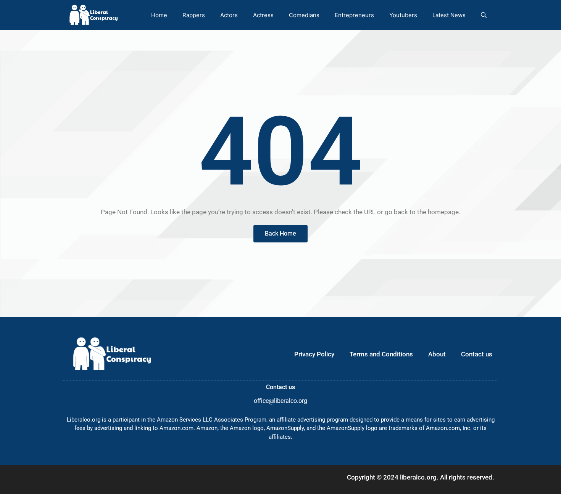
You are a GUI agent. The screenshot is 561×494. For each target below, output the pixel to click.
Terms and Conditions (381, 354)
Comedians (304, 15)
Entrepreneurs (354, 15)
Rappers (193, 15)
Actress (263, 15)
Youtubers (403, 15)
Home (159, 15)
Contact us (476, 354)
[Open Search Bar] (483, 15)
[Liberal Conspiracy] (93, 15)
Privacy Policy (314, 354)
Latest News (449, 15)
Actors (229, 15)
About (437, 354)
